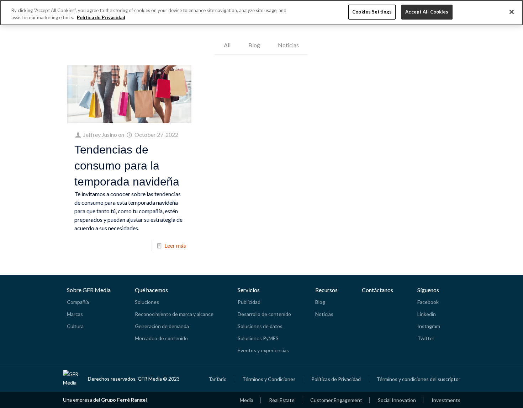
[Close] (511, 12)
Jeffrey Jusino (100, 134)
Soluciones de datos (260, 326)
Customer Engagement (336, 400)
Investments (446, 400)
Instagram (428, 326)
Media (246, 400)
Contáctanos (377, 289)
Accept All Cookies (426, 12)
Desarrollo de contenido (264, 314)
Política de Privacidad (101, 17)
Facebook (428, 302)
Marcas (75, 314)
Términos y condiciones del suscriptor (418, 379)
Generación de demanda (162, 326)
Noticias (288, 45)
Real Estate (282, 400)
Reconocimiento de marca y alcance (174, 314)
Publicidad (249, 302)
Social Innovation (397, 400)
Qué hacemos (151, 289)
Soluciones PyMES (258, 338)
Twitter (425, 338)
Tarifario (217, 379)
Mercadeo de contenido (161, 338)
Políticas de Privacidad (336, 379)
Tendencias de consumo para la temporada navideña (126, 165)
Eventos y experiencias (263, 350)
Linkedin (426, 314)
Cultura (75, 326)
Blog (254, 45)
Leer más (175, 245)
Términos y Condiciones (269, 379)
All (227, 45)
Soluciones (147, 302)
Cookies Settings (372, 12)
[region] (261, 12)
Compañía (78, 302)
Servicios (249, 289)
